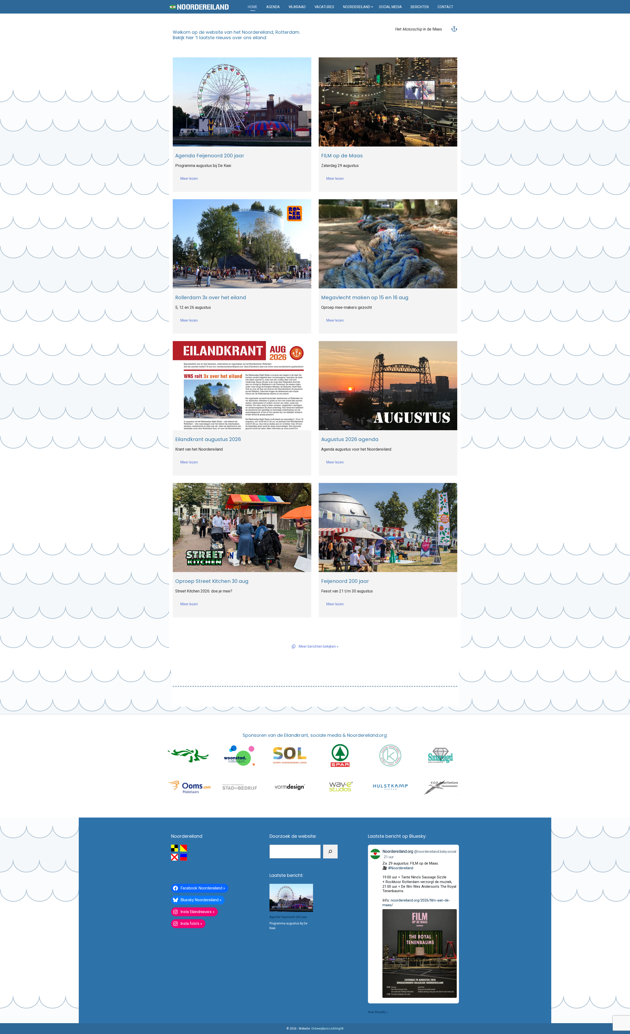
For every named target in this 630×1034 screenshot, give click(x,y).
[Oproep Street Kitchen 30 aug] (242, 527)
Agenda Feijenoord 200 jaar (288, 917)
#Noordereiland (400, 868)
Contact (445, 7)
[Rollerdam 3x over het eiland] (242, 243)
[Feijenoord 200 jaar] (388, 527)
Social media (390, 7)
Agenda (273, 7)
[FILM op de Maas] (388, 102)
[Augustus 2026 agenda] (388, 385)
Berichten (420, 7)
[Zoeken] (330, 851)
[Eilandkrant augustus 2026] (242, 385)
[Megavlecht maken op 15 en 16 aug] (388, 243)
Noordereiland (356, 7)
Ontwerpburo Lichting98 (327, 1028)
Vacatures (324, 7)
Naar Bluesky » (378, 1012)
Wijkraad (297, 7)
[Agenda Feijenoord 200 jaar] (242, 102)
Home (252, 7)
